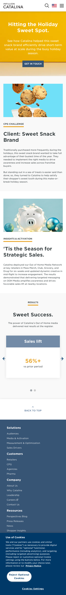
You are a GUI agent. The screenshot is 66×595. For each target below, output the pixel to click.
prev (4, 358)
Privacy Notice (33, 566)
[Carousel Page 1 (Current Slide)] (31, 390)
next (62, 358)
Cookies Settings (33, 588)
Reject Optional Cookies (19, 576)
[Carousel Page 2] (35, 390)
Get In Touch (33, 64)
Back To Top (33, 410)
